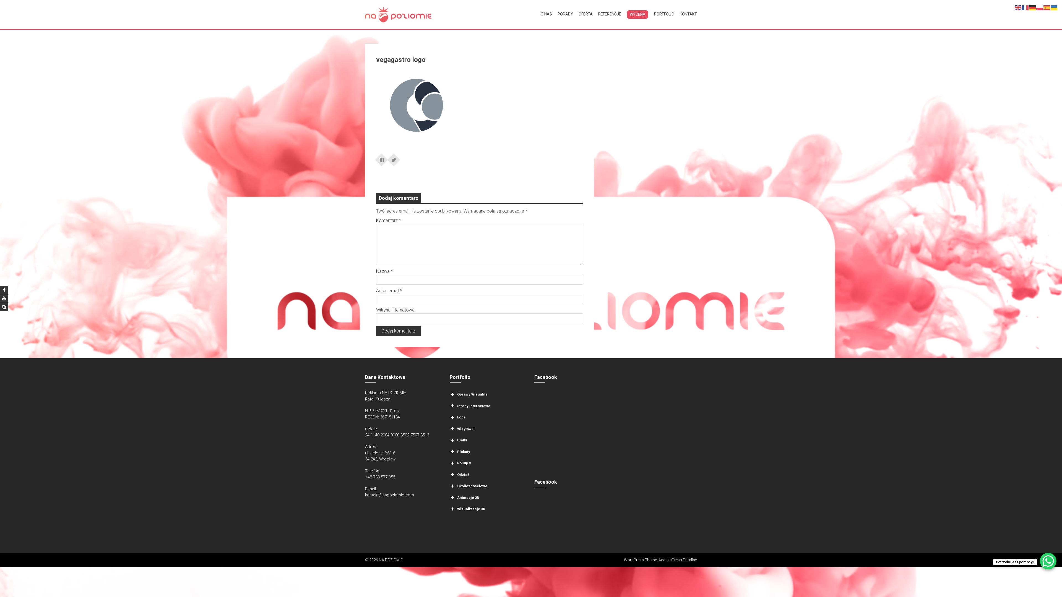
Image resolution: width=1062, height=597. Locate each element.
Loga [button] (461, 417)
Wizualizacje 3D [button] (471, 509)
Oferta (586, 14)
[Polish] (1039, 7)
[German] (1032, 7)
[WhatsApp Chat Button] (1048, 561)
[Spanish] (1047, 7)
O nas (546, 14)
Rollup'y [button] (464, 463)
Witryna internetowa (395, 310)
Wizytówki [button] (466, 429)
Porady (565, 14)
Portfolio (664, 14)
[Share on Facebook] (382, 158)
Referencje (609, 14)
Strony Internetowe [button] (473, 406)
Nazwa (384, 271)
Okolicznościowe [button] (472, 486)
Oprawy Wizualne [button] (472, 394)
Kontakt (688, 14)
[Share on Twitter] (394, 158)
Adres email (389, 290)
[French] (1025, 7)
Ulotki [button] (462, 440)
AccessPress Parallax (677, 560)
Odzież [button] (463, 475)
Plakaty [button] (463, 452)
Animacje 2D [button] (468, 498)
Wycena (637, 14)
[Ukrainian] (1054, 7)
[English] (1018, 7)
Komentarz (388, 220)
